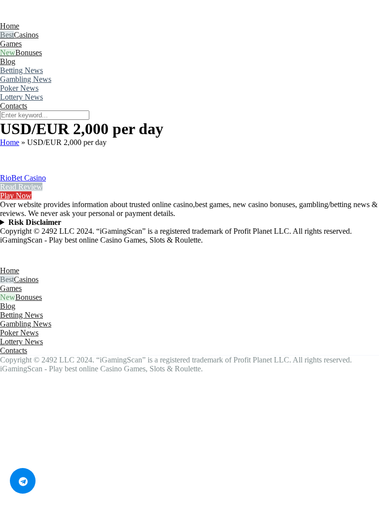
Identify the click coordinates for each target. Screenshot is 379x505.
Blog (7, 61)
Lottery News (21, 97)
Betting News (21, 70)
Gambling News (25, 79)
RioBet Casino (23, 178)
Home (9, 26)
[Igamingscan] (43, 17)
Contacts (13, 106)
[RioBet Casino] (12, 169)
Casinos (26, 35)
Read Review (21, 186)
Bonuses (28, 52)
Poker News (19, 88)
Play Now (16, 195)
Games (11, 43)
